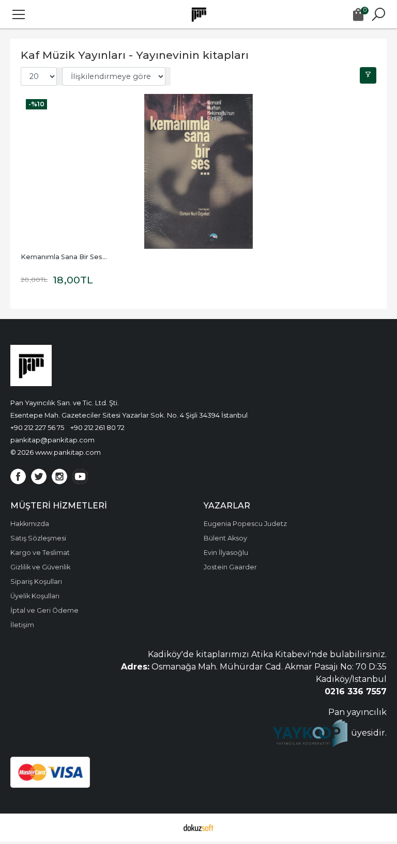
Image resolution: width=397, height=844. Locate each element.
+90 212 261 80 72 (97, 427)
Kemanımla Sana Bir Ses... (64, 257)
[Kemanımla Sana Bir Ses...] (198, 171)
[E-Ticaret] (198, 827)
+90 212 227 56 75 (37, 427)
